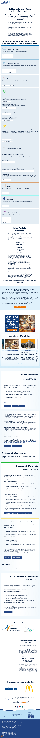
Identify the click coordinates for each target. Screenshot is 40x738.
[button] (37, 2)
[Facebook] (18, 721)
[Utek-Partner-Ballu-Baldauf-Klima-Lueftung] (29, 629)
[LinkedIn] (18, 724)
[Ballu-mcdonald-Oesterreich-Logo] (11, 689)
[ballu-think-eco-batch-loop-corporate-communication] (7, 699)
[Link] (20, 369)
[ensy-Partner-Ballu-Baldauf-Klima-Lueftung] (11, 629)
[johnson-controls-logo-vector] (29, 689)
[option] (12, 349)
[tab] (17, 363)
